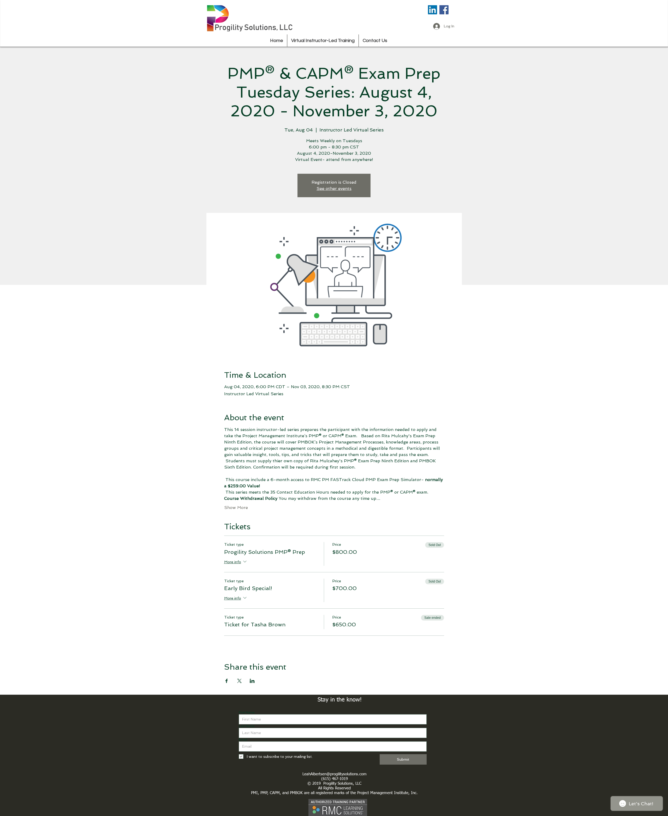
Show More (236, 507)
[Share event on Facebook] (226, 681)
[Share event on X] (239, 681)
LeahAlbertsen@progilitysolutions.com (334, 774)
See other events (334, 188)
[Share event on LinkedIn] (252, 681)
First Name (247, 712)
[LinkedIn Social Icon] (432, 9)
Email (243, 739)
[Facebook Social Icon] (444, 9)
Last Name (246, 726)
